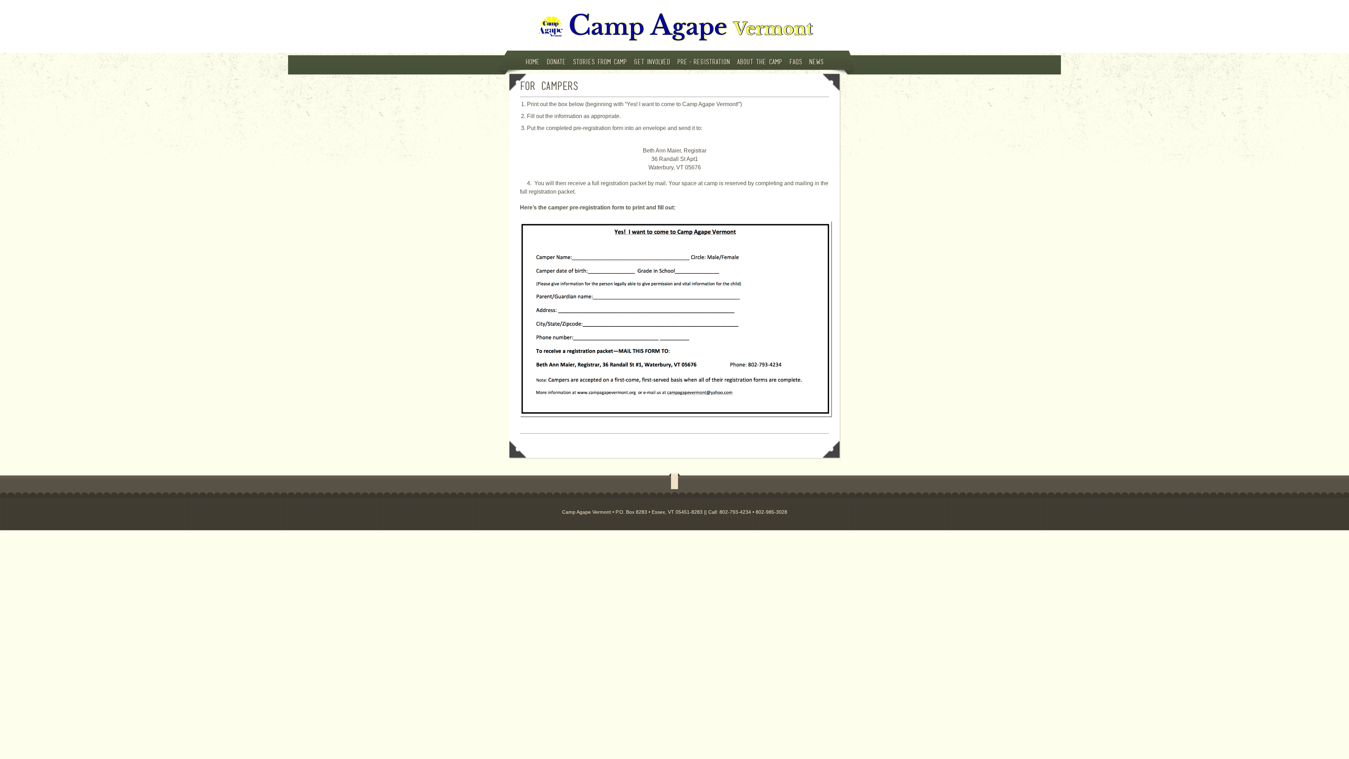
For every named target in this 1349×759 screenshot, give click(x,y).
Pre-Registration (703, 62)
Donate (556, 62)
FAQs (795, 62)
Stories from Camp (600, 62)
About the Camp (759, 62)
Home (533, 62)
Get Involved (652, 62)
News (816, 62)
